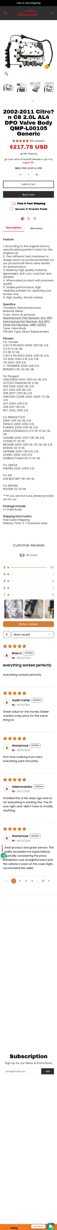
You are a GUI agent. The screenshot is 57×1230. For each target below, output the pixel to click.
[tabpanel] (28, 380)
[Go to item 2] (33, 608)
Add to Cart (28, 184)
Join (47, 1071)
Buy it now (28, 194)
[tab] (13, 228)
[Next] (32, 101)
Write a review (28, 624)
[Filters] (6, 634)
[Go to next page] (49, 881)
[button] (51, 13)
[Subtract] (20, 174)
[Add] (37, 174)
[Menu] (5, 13)
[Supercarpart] (28, 13)
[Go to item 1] (13, 608)
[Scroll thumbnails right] (50, 609)
